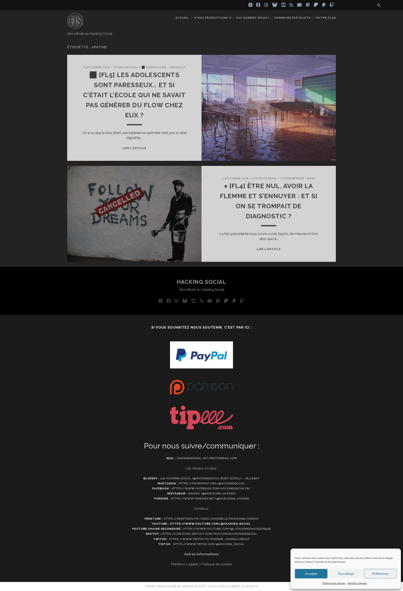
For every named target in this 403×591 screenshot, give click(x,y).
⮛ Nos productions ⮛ (213, 17)
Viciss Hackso (126, 67)
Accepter (311, 573)
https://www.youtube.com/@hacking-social (210, 523)
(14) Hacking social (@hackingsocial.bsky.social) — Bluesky (210, 478)
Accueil (182, 17)
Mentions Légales (185, 564)
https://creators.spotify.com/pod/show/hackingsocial (209, 533)
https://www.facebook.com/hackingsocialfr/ (211, 488)
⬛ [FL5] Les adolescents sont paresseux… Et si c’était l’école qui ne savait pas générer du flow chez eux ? (134, 95)
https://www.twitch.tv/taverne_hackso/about (209, 539)
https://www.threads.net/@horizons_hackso (210, 498)
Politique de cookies (333, 583)
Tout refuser (346, 573)
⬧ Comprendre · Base (297, 178)
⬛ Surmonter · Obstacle (163, 67)
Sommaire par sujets (292, 17)
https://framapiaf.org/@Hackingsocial (212, 483)
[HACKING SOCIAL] (75, 27)
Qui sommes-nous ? (253, 17)
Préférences (380, 573)
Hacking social (201, 282)
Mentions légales (357, 583)
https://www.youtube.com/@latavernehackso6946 (227, 528)
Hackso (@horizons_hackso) (212, 493)
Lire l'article (134, 148)
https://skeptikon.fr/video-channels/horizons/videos (211, 518)
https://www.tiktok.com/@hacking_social (209, 544)
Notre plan (326, 17)
